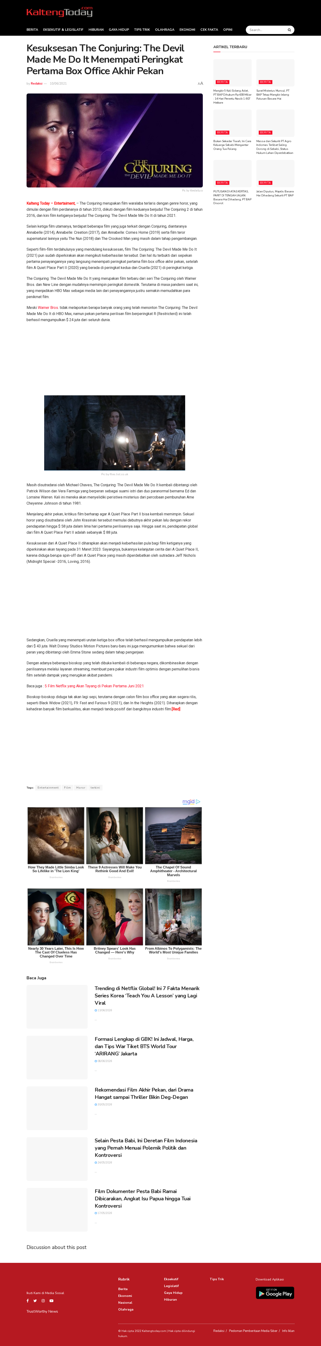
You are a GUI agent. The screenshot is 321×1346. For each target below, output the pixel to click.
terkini (95, 788)
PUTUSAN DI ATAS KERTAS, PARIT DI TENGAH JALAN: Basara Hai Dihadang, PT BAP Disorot (232, 197)
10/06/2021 (58, 84)
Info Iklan (288, 1331)
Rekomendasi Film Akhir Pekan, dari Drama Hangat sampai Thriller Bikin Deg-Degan (144, 1093)
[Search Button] (290, 30)
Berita (32, 29)
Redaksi (36, 84)
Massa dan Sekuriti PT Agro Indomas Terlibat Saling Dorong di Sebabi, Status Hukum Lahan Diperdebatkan (274, 147)
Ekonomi (187, 29)
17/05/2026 (104, 1213)
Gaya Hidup (119, 29)
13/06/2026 (104, 1010)
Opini (227, 29)
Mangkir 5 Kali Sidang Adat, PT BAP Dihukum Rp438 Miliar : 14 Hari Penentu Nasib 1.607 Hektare (232, 96)
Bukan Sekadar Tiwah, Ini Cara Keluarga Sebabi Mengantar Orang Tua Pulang (232, 145)
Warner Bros (48, 307)
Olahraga (164, 29)
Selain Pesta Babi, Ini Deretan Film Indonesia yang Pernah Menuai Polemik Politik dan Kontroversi (146, 1148)
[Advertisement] (115, 360)
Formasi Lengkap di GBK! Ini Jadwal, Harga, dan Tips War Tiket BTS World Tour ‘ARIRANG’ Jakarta (144, 1046)
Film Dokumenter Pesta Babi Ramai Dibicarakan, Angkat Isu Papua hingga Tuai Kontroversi (143, 1199)
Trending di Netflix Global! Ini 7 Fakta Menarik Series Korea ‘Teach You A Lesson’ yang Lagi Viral (147, 996)
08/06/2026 (104, 1061)
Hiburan (96, 29)
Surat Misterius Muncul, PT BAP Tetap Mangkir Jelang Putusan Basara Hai (273, 95)
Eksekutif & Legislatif (63, 29)
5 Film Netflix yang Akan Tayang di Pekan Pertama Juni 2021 (94, 686)
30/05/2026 (104, 1104)
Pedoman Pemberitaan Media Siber (253, 1331)
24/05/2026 (104, 1162)
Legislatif (171, 1286)
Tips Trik (142, 29)
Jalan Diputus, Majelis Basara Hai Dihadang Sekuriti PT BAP (275, 193)
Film (67, 788)
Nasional (125, 1302)
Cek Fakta (209, 29)
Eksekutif (171, 1279)
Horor (80, 788)
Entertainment (48, 788)
